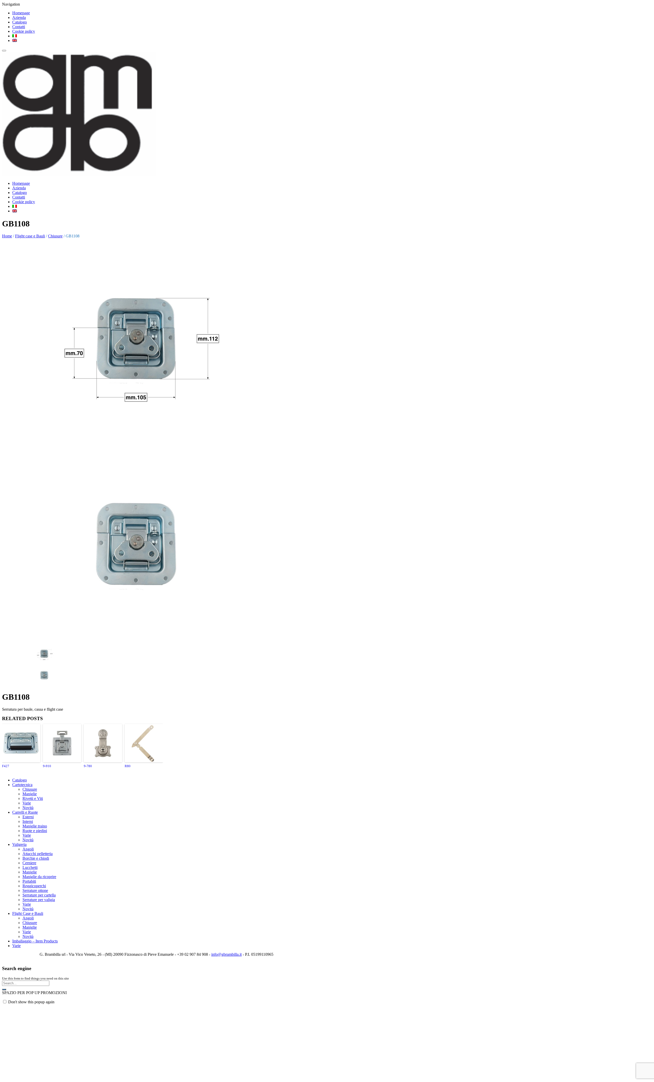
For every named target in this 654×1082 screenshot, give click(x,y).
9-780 (88, 766)
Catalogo (19, 22)
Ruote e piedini (34, 830)
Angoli (28, 849)
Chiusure (55, 236)
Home (7, 236)
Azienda (19, 17)
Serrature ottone (35, 890)
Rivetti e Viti (32, 798)
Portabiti (29, 881)
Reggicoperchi (34, 886)
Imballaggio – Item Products (35, 941)
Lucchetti (30, 867)
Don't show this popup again (31, 1002)
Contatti (18, 27)
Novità (27, 807)
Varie (26, 803)
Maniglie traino (34, 826)
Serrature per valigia (38, 899)
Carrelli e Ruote (25, 812)
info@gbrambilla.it (226, 954)
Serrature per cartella (39, 895)
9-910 (47, 766)
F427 (5, 766)
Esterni (28, 817)
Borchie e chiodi (35, 858)
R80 (128, 766)
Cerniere (29, 863)
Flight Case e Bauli (27, 913)
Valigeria (19, 844)
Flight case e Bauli (30, 236)
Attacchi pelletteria (37, 853)
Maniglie (29, 794)
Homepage (21, 13)
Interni (27, 821)
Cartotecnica (22, 784)
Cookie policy (23, 31)
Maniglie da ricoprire (39, 876)
